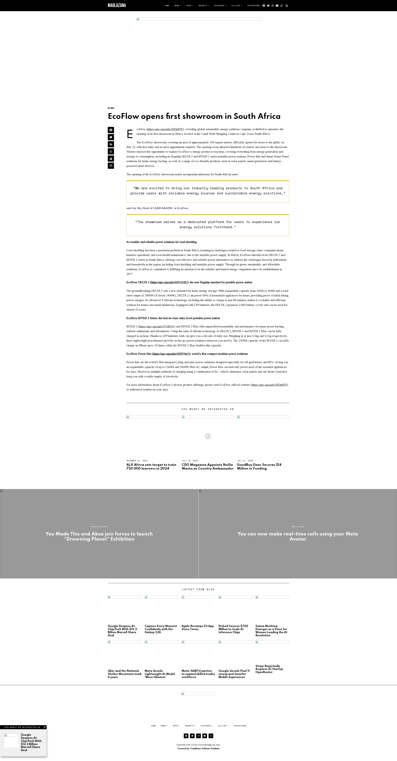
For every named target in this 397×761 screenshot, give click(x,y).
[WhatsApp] (281, 5)
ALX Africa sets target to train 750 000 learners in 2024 (151, 466)
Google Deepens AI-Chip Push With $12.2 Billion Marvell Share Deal (31, 743)
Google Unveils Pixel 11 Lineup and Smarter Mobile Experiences (234, 674)
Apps (188, 5)
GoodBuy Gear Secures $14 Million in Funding (259, 466)
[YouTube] (277, 5)
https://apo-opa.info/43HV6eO (171, 353)
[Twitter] (268, 5)
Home (166, 5)
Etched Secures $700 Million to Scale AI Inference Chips (233, 629)
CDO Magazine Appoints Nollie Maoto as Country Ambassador (208, 466)
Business (219, 5)
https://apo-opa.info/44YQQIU (169, 282)
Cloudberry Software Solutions (204, 748)
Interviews (253, 5)
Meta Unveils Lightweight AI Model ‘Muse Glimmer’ (160, 674)
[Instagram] (272, 5)
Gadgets (202, 5)
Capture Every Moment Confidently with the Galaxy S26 (161, 629)
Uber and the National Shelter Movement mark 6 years (125, 674)
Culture (235, 5)
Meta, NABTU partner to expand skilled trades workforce (198, 674)
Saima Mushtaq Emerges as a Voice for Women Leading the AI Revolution (271, 631)
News (176, 5)
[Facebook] (264, 5)
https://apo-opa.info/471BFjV (156, 326)
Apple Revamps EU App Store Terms (198, 628)
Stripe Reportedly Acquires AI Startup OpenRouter (269, 669)
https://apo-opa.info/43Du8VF (165, 129)
